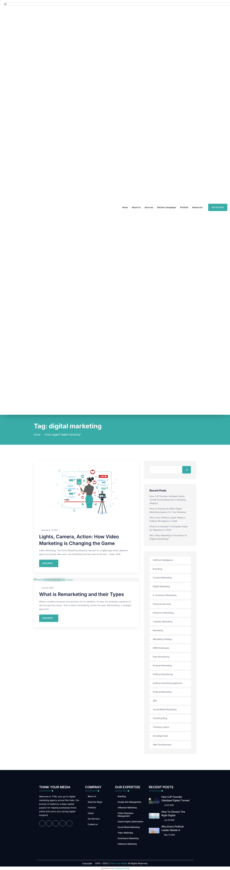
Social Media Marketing (164, 709)
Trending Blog (160, 718)
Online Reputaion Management (125, 814)
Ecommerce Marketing (128, 838)
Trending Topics (161, 727)
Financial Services (162, 604)
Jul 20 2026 (169, 805)
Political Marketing (162, 692)
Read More (47, 563)
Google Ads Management (129, 802)
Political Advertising (163, 674)
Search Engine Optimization (130, 821)
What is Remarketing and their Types (81, 594)
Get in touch (218, 207)
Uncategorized (160, 735)
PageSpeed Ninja (122, 868)
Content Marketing (162, 577)
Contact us (93, 824)
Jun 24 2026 (169, 820)
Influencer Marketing (163, 612)
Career (91, 813)
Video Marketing (125, 833)
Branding (157, 568)
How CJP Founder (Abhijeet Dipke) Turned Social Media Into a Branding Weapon (167, 500)
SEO (155, 700)
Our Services (94, 819)
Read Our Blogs (95, 802)
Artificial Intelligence (163, 560)
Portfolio (184, 207)
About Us (136, 207)
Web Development (162, 744)
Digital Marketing (161, 586)
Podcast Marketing (162, 665)
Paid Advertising (161, 656)
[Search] (186, 469)
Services (149, 207)
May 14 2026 (169, 835)
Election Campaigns (166, 207)
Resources (197, 207)
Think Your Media (118, 863)
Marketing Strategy (162, 639)
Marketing (158, 630)
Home (125, 207)
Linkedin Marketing (162, 621)
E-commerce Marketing (164, 595)
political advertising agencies (167, 683)
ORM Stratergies (161, 648)
